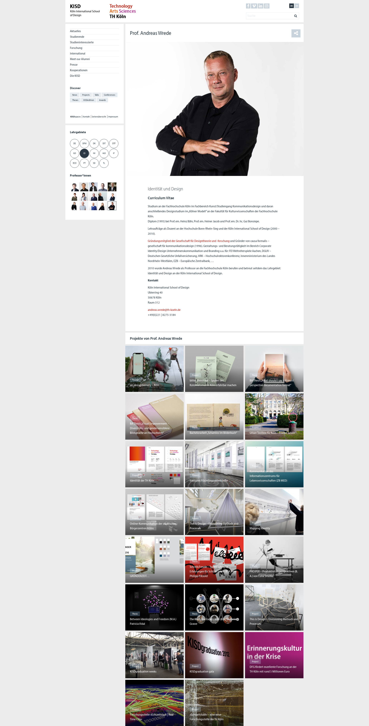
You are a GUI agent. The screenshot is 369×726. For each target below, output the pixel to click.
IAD (104, 153)
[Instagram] (266, 5)
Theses (75, 100)
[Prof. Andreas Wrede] (112, 205)
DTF (114, 143)
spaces (75, 116)
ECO (74, 162)
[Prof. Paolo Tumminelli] (93, 205)
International (77, 53)
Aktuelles (75, 31)
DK (94, 143)
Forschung (76, 48)
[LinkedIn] (260, 5)
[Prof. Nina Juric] (83, 196)
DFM (84, 143)
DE (74, 143)
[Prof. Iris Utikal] (102, 205)
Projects (86, 94)
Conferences (109, 94)
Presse (73, 64)
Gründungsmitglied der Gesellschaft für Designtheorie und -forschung (188, 241)
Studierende (77, 36)
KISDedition (88, 100)
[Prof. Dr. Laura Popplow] (74, 205)
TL (104, 162)
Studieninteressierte (82, 42)
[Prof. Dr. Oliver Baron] (74, 186)
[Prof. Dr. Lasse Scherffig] (83, 205)
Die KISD (75, 76)
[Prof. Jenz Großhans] (102, 186)
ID (84, 153)
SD (94, 162)
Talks (97, 94)
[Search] (295, 14)
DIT (104, 143)
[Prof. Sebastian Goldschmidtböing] (93, 186)
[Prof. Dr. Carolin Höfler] (74, 196)
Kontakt (86, 116)
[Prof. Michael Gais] (83, 186)
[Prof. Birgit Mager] (102, 196)
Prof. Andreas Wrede (150, 32)
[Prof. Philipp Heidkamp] (112, 186)
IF (114, 153)
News (74, 94)
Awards (102, 100)
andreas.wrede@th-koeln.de (164, 310)
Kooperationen (78, 70)
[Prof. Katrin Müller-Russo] (112, 196)
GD (74, 153)
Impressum (113, 116)
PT (84, 162)
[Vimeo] (254, 5)
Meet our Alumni (80, 59)
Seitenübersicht (99, 116)
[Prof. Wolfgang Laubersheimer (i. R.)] (93, 196)
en (297, 5)
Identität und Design (165, 189)
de (291, 5)
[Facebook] (248, 5)
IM (94, 153)
